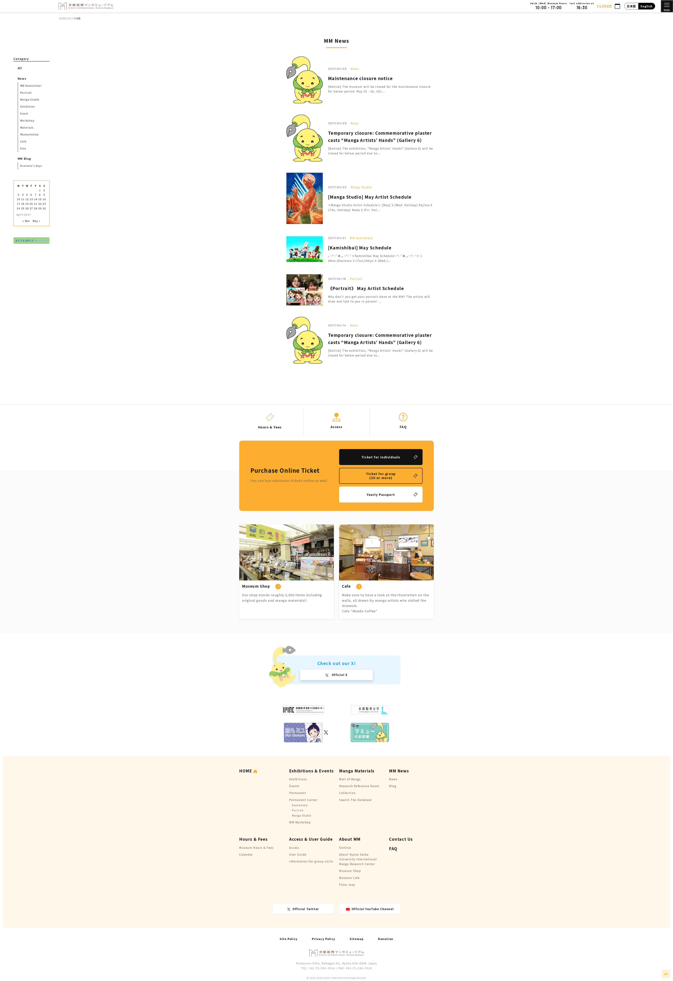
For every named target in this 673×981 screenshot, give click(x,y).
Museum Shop (350, 871)
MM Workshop (300, 822)
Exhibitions (298, 779)
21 (35, 203)
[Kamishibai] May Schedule (360, 248)
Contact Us (401, 839)
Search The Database (355, 800)
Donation (385, 939)
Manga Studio (361, 187)
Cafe (23, 141)
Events (294, 786)
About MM (350, 839)
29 (40, 208)
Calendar (246, 854)
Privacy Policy (323, 939)
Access (294, 847)
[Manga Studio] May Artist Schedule (370, 197)
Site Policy (289, 939)
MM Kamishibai (361, 238)
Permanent (297, 793)
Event (24, 113)
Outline (345, 847)
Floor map (347, 884)
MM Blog (24, 158)
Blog (392, 786)
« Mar (26, 221)
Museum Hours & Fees (256, 847)
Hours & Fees (253, 839)
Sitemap (356, 939)
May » (36, 221)
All (20, 68)
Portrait (356, 279)
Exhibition (27, 106)
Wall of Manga (350, 779)
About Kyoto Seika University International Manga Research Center (358, 859)
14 (35, 199)
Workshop (27, 120)
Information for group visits (311, 861)
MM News (399, 770)
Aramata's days (31, 165)
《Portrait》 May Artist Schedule (366, 288)
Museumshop (29, 134)
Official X (339, 675)
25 (23, 208)
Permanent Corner (303, 800)
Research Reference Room (359, 786)
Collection (347, 793)
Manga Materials (357, 770)
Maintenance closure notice (360, 78)
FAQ (393, 848)
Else (23, 148)
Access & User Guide (311, 839)
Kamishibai (300, 805)
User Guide (298, 854)
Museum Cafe (349, 878)
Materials (26, 127)
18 (23, 203)
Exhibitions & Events (311, 770)
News (355, 69)
